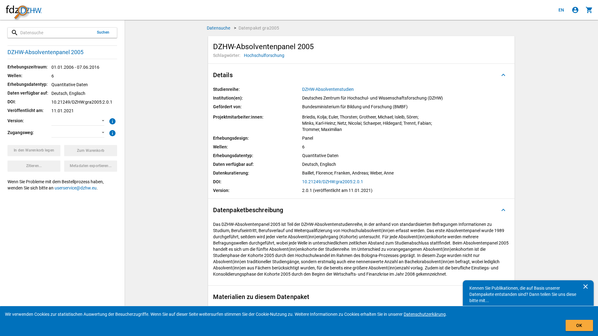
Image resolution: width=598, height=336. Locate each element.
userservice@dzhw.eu (76, 187)
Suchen (103, 32)
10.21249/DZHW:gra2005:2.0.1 (332, 181)
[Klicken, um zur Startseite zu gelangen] (23, 10)
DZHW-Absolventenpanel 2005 (45, 52)
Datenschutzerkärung (425, 314)
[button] (77, 121)
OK (579, 325)
